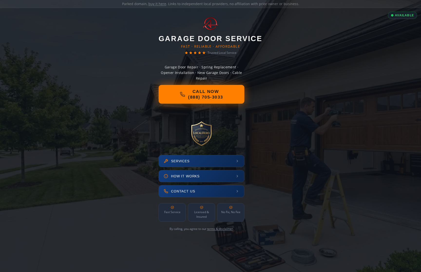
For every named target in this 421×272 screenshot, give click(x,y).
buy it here (157, 3)
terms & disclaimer (220, 229)
